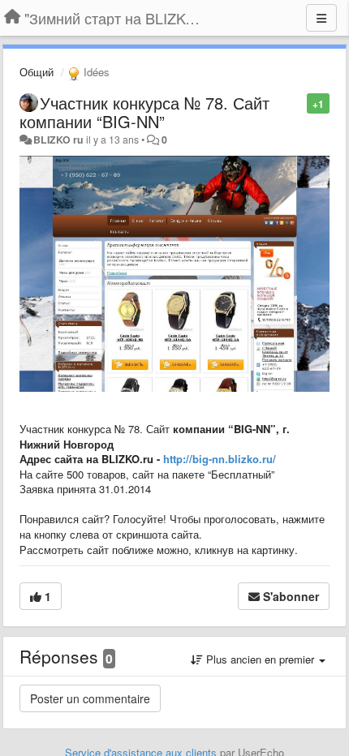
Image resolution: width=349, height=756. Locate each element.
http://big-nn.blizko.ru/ (219, 458)
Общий (36, 71)
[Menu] (321, 18)
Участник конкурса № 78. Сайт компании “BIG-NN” (144, 112)
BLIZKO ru (59, 139)
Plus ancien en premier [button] (260, 659)
